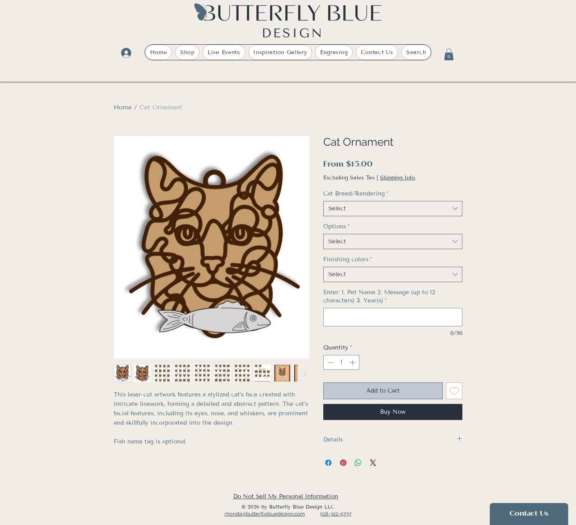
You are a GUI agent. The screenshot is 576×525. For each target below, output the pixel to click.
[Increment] (353, 362)
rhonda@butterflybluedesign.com (265, 514)
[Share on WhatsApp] (358, 462)
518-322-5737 (335, 514)
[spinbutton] (341, 362)
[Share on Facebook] (328, 462)
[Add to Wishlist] (454, 390)
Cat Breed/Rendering (355, 193)
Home (123, 107)
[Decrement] (329, 362)
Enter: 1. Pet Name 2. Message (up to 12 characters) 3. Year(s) (379, 296)
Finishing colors (347, 259)
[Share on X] (373, 462)
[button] (449, 54)
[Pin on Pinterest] (343, 462)
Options (336, 226)
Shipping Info (397, 177)
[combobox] (392, 208)
